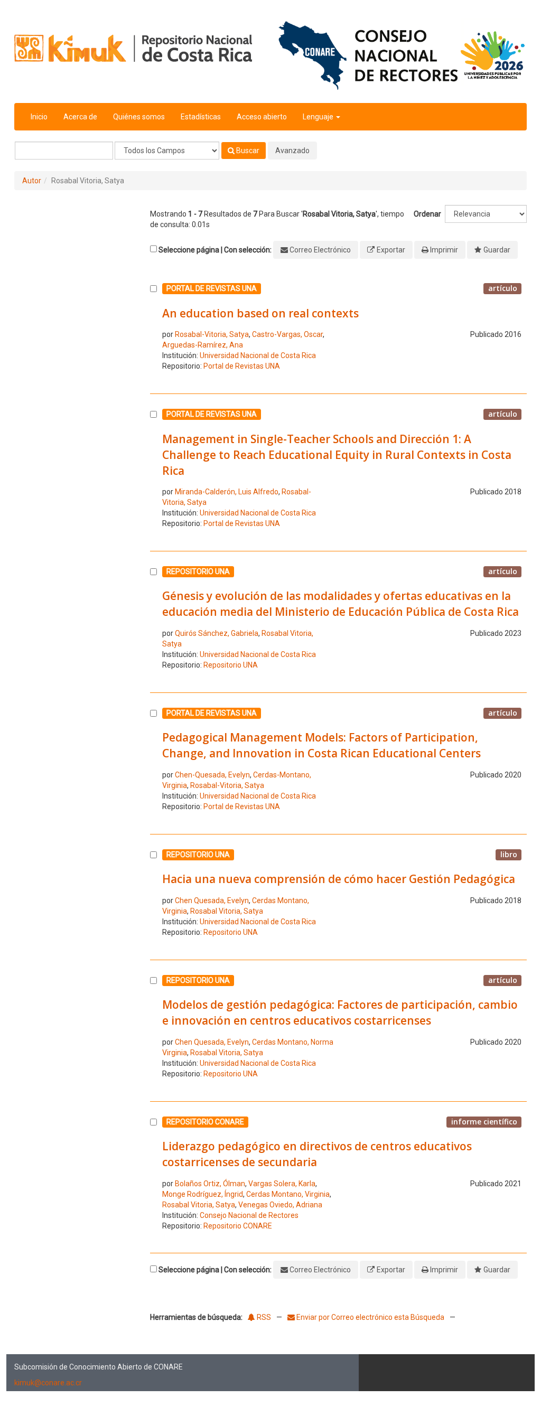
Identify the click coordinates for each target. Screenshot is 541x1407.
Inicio (39, 116)
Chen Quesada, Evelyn (212, 900)
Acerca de (80, 116)
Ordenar (427, 214)
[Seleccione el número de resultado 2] (153, 471)
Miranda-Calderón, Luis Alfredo (226, 491)
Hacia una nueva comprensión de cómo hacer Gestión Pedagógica (338, 878)
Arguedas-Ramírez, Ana (202, 345)
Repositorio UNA (230, 665)
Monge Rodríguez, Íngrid (202, 1194)
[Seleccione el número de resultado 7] (153, 1176)
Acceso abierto (262, 116)
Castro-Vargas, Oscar (287, 334)
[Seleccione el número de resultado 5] (153, 895)
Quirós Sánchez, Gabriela (216, 633)
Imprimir (444, 250)
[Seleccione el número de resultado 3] (153, 620)
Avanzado (292, 150)
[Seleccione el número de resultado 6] (153, 1029)
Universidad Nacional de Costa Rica (258, 355)
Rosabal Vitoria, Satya (226, 911)
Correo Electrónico (320, 250)
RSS (263, 1317)
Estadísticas (201, 116)
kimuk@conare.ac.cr (48, 1382)
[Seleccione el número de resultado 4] (153, 762)
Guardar (496, 250)
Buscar (247, 150)
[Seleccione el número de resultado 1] (153, 329)
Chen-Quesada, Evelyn (212, 775)
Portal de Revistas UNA (241, 366)
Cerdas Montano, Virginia (288, 1194)
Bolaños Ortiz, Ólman (210, 1183)
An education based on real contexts (260, 313)
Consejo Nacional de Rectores (249, 1215)
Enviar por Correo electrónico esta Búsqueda (370, 1317)
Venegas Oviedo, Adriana (280, 1204)
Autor (31, 180)
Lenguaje (319, 116)
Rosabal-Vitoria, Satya (212, 334)
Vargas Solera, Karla (281, 1183)
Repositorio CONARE (237, 1226)
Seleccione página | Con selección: (215, 250)
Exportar (391, 250)
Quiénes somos (139, 116)
